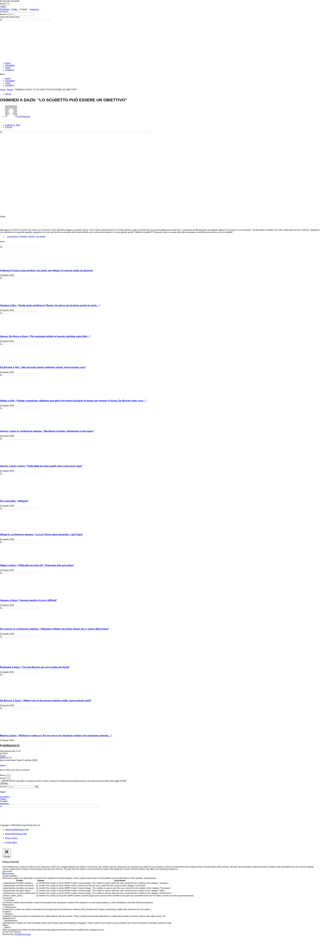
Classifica (9, 70)
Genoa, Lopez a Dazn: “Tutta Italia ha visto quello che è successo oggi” (41, 466)
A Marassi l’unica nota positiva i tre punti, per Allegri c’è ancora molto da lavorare (46, 270)
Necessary (9, 874)
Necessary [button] (7, 871)
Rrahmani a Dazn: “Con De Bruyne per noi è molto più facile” (35, 667)
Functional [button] (7, 898)
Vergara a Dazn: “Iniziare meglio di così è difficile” (28, 600)
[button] (161, 12)
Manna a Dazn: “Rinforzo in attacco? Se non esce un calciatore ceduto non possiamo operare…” (56, 735)
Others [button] (5, 925)
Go (36, 787)
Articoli (10, 90)
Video (7, 68)
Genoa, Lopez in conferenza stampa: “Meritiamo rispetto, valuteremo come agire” (47, 431)
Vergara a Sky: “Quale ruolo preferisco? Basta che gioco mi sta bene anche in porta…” (50, 305)
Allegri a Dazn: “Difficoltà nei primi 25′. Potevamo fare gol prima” (37, 565)
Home (7, 63)
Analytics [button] (7, 912)
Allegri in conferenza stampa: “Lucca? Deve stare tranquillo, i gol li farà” (41, 534)
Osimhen (24, 236)
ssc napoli (40, 236)
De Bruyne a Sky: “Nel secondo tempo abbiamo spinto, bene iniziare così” (43, 367)
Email (3, 4)
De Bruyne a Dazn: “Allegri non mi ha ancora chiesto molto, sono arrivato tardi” (46, 700)
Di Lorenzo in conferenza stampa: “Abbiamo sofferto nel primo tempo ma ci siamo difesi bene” (54, 629)
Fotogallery (10, 65)
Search (3, 14)
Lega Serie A (13, 236)
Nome (3, 775)
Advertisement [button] (9, 918)
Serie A (32, 236)
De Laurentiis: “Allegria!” (14, 501)
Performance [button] (8, 905)
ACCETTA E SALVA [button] (12, 932)
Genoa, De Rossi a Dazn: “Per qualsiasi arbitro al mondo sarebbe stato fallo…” (45, 336)
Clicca (3, 756)
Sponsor (3, 765)
